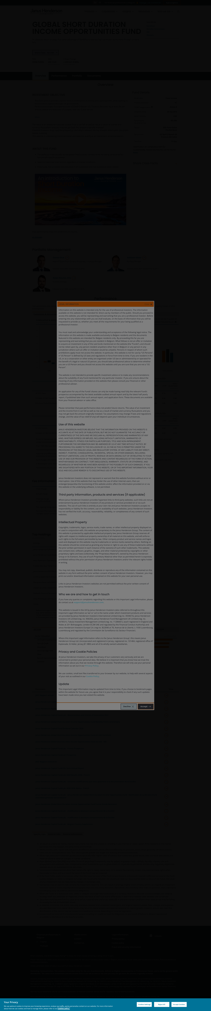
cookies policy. (63, 1008)
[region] (105, 1004)
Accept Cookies (179, 1004)
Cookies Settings (144, 1004)
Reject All (161, 1004)
